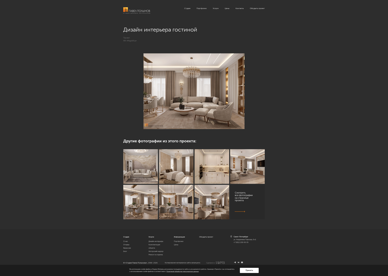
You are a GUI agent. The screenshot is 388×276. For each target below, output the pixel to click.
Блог (125, 251)
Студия (187, 8)
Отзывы (126, 245)
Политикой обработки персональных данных (182, 271)
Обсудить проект (257, 8)
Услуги (216, 8)
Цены (227, 8)
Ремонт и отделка (156, 255)
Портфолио (202, 8)
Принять (249, 270)
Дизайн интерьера (156, 241)
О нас (125, 241)
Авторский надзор (156, 251)
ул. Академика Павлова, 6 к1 (245, 239)
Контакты (240, 8)
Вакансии (127, 248)
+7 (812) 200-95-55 (241, 242)
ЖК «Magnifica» (130, 41)
